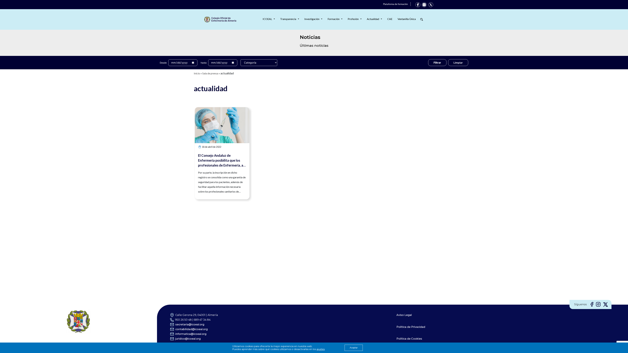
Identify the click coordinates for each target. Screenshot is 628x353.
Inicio (197, 73)
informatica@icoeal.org (190, 334)
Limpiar (458, 62)
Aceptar (354, 347)
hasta (204, 62)
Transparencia (288, 18)
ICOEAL (267, 18)
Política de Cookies (409, 338)
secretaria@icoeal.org (189, 324)
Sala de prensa (210, 73)
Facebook (417, 4)
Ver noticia (243, 109)
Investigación (311, 18)
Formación (334, 18)
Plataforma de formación (395, 4)
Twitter (430, 4)
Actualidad (373, 18)
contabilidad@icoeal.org (191, 329)
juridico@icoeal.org (188, 338)
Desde (163, 62)
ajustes (321, 349)
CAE (389, 18)
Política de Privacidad (410, 326)
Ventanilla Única (407, 18)
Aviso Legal (404, 315)
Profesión (353, 18)
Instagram (424, 4)
